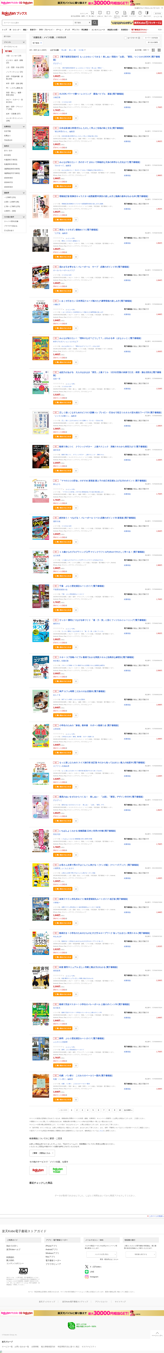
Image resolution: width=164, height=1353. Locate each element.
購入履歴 (124, 16)
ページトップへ (157, 1335)
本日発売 (7, 155)
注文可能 (7, 131)
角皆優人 (56, 661)
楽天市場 (158, 13)
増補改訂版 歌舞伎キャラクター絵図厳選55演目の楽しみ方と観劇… (83, 203)
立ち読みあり (9, 230)
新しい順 (72, 50)
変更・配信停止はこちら (108, 1259)
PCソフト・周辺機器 (80, 30)
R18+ (160, 30)
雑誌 (24, 30)
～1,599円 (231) (10, 197)
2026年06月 (8, 187)
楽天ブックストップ (47, 1302)
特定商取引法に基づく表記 (68, 1347)
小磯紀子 (56, 304)
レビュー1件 (70, 309)
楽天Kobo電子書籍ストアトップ (75, 1302)
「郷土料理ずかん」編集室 (64, 131)
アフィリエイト (101, 1302)
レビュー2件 (70, 238)
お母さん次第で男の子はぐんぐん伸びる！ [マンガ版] (78, 873)
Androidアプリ (52, 1249)
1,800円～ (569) (10, 211)
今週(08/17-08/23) (10, 160)
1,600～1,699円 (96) (11, 202)
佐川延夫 (56, 1008)
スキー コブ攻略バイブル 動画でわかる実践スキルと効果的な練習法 (83, 665)
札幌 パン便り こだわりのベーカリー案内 (76, 1083)
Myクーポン (108, 16)
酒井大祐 (56, 521)
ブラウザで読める (10, 226)
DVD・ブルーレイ (46, 30)
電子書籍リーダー (53, 1260)
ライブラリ (132, 16)
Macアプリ (50, 1257)
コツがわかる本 (66, 102)
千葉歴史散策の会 (60, 589)
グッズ (67, 30)
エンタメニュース (98, 30)
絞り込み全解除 (153, 42)
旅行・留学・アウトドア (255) (14, 108)
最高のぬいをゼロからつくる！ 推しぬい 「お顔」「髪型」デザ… (83, 805)
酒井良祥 (56, 450)
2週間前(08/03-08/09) (12, 169)
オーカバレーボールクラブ (64, 270)
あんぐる (56, 695)
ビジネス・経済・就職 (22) (14, 61)
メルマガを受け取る (102, 1254)
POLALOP (57, 937)
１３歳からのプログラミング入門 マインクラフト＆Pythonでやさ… (83, 560)
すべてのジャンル (10, 47)
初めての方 (147, 16)
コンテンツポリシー (15, 1263)
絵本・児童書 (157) (13, 114)
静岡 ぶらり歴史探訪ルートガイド (73, 1049)
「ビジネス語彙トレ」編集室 (64, 416)
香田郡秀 (56, 971)
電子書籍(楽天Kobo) (139, 30)
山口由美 (56, 555)
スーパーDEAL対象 (11, 221)
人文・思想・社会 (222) (15, 67)
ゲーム (58, 30)
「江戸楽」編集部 (60, 233)
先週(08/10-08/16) (10, 164)
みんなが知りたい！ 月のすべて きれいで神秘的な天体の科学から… (83, 170)
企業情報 (35, 1347)
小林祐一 (56, 902)
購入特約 (10, 1260)
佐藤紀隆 (65, 661)
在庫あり (7, 136)
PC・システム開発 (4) (14, 88)
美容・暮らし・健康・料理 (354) (14, 94)
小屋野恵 (56, 868)
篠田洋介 (56, 624)
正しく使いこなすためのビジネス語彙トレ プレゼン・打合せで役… (83, 420)
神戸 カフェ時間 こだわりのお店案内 (73, 699)
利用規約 (10, 1257)
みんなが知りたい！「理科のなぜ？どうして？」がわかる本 (81, 346)
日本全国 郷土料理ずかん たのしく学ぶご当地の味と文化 (80, 136)
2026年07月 (8, 182)
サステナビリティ (89, 1347)
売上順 (63, 50)
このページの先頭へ (156, 1216)
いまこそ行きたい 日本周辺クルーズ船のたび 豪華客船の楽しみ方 (82, 312)
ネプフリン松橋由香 (61, 766)
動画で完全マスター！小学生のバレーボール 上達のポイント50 (82, 1012)
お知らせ (100, 16)
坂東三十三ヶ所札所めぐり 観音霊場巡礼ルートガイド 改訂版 (81, 907)
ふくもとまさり (67, 868)
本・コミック (14, 30)
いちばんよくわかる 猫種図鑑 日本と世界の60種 (77, 839)
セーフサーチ (132, 38)
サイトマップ (120, 1302)
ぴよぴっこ (57, 63)
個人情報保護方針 (48, 1347)
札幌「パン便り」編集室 (63, 1079)
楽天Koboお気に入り (117, 16)
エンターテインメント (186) (14, 119)
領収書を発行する (141, 1254)
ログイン (83, 13)
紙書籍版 (127, 73)
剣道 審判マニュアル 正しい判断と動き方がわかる (77, 978)
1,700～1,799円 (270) (12, 206)
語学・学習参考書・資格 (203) (14, 77)
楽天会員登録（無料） (78, 16)
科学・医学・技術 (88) (14, 83)
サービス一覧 (158, 16)
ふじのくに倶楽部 (60, 1042)
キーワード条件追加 (151, 38)
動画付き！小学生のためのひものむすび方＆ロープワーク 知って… (83, 941)
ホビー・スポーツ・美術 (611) (14, 101)
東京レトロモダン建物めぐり (71, 241)
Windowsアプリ (52, 1253)
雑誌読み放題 (112, 30)
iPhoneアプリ (51, 1246)
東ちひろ (56, 484)
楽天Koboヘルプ (13, 1249)
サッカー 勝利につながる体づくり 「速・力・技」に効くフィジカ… (83, 631)
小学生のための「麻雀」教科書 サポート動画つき (78, 736)
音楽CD (33, 30)
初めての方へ (12, 1246)
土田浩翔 (56, 729)
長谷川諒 (56, 834)
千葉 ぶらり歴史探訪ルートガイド (73, 594)
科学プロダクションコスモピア (65, 342)
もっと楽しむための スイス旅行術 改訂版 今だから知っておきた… (83, 770)
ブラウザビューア (53, 1264)
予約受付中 (8, 140)
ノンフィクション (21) (14, 72)
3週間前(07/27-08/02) (12, 173)
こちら (101, 1131)
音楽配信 (124, 30)
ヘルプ (140, 16)
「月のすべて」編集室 (62, 166)
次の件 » (128, 1110)
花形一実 (56, 379)
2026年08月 (8, 178)
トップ (4, 30)
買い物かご (92, 16)
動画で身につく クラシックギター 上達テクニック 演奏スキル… (83, 454)
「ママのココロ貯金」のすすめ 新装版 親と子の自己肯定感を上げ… (83, 492)
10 (120, 1110)
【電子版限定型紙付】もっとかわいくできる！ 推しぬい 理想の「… (83, 68)
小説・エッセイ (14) (13, 56)
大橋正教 (56, 97)
